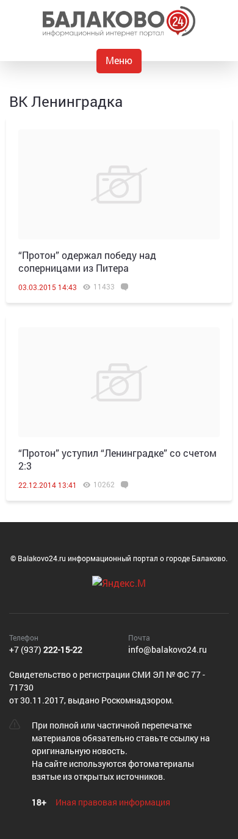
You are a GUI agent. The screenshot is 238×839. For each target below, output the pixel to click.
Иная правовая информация (113, 802)
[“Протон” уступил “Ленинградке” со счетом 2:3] (119, 382)
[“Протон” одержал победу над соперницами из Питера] (119, 184)
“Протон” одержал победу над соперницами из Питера (87, 261)
